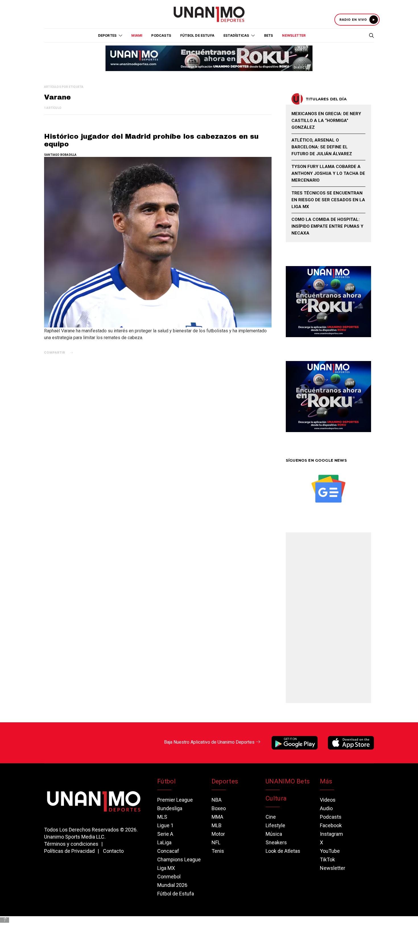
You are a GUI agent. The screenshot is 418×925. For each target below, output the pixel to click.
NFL (216, 842)
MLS (162, 817)
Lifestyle (275, 825)
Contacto (113, 851)
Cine (271, 817)
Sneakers (276, 842)
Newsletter (294, 35)
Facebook (331, 825)
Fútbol (166, 781)
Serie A (165, 834)
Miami (136, 35)
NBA (217, 800)
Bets (268, 35)
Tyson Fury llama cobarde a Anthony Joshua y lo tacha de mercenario (328, 173)
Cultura (276, 798)
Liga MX (166, 868)
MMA (217, 817)
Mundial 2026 (172, 885)
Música (274, 834)
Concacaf (168, 851)
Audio (326, 808)
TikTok (327, 859)
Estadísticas (236, 35)
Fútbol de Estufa (197, 35)
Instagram (331, 834)
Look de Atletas (283, 851)
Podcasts (161, 35)
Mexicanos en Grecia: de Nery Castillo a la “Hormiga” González (326, 120)
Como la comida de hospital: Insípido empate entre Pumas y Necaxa (327, 226)
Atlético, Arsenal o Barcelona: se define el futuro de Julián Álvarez (321, 147)
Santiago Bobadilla (60, 154)
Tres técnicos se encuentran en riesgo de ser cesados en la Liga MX (328, 199)
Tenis (218, 851)
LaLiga (164, 842)
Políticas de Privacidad (69, 851)
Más (326, 781)
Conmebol (169, 877)
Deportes (225, 781)
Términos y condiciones (71, 844)
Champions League (179, 859)
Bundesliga (169, 808)
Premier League (175, 800)
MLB (217, 825)
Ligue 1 (165, 825)
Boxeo (219, 808)
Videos (328, 800)
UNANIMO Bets (288, 781)
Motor (218, 834)
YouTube (330, 851)
